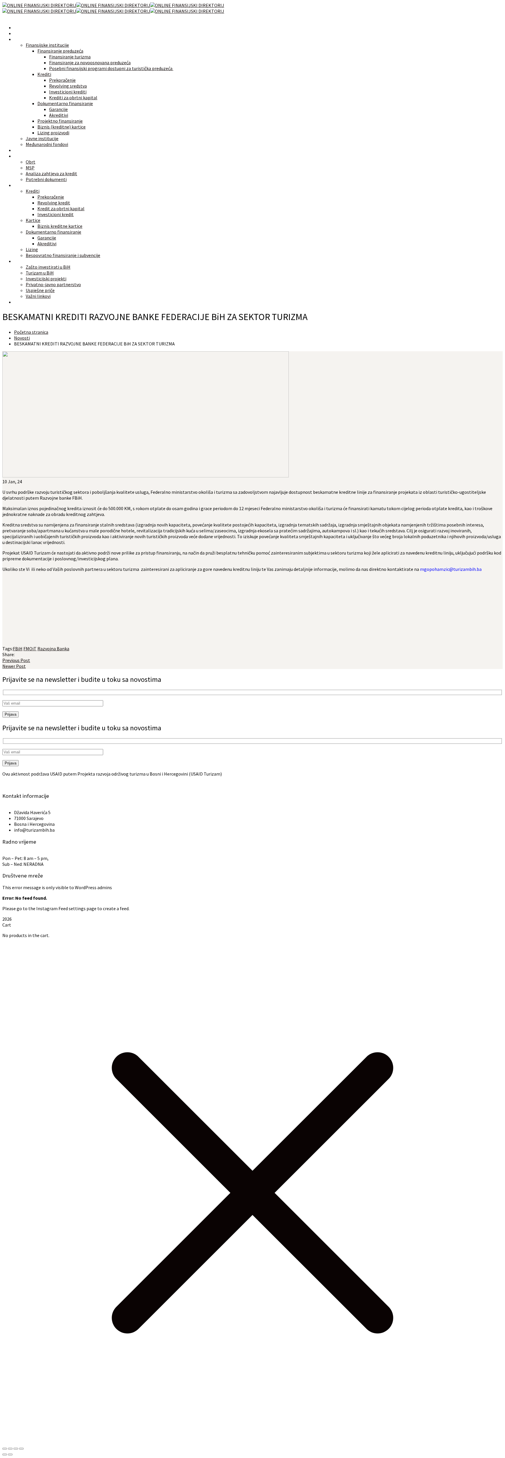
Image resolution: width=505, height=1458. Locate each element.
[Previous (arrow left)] (4, 1454)
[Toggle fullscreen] (10, 1449)
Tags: (7, 648)
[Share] (15, 1449)
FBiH (18, 648)
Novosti (22, 338)
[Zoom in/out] (4, 1449)
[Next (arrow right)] (10, 1454)
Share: (8, 654)
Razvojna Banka (53, 648)
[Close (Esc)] (21, 1449)
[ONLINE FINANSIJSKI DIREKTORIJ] (39, 5)
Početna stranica (31, 332)
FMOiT (30, 648)
